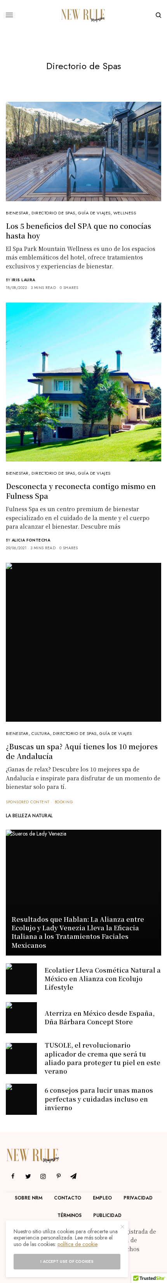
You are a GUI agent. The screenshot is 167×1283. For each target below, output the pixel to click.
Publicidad (107, 1215)
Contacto (67, 1197)
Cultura (40, 733)
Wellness (124, 213)
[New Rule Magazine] (83, 15)
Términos (69, 1215)
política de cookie (77, 1244)
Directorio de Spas (53, 213)
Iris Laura (23, 280)
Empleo (102, 1197)
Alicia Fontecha (31, 540)
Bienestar (17, 213)
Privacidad (138, 1197)
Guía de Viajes (94, 213)
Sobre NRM (28, 1197)
